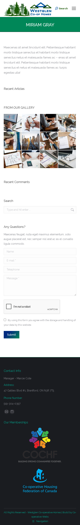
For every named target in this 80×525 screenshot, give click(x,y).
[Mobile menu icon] (73, 8)
